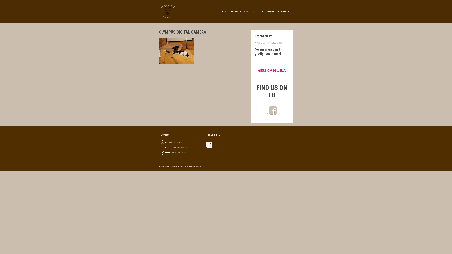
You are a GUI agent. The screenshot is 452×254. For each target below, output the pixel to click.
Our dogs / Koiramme (266, 11)
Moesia (192, 166)
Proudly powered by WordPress (170, 166)
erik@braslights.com (179, 152)
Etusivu (225, 11)
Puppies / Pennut (283, 11)
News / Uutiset (250, 11)
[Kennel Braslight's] (168, 11)
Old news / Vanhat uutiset (266, 43)
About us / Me (236, 11)
